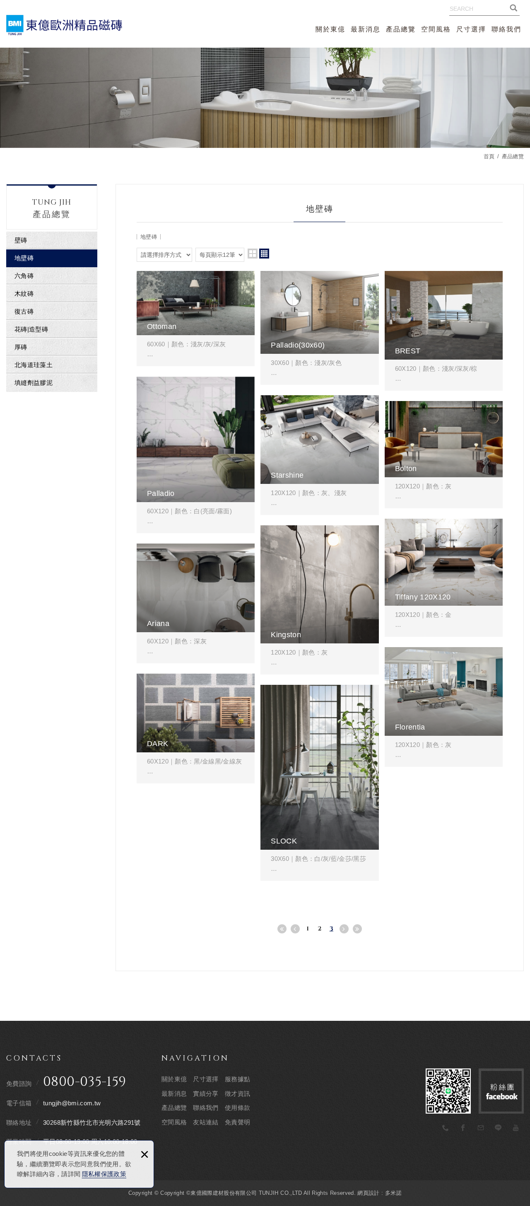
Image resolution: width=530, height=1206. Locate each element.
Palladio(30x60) (319, 328)
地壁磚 (24, 257)
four (264, 254)
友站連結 (205, 1122)
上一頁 (295, 928)
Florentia (444, 707)
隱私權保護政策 (104, 1173)
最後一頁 (357, 928)
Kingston (319, 599)
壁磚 (20, 240)
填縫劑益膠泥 (33, 382)
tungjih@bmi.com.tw (72, 1103)
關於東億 (330, 29)
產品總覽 (401, 29)
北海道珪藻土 (33, 364)
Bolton (444, 454)
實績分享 (205, 1093)
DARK (196, 728)
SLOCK (319, 783)
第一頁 (282, 928)
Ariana (196, 603)
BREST (444, 331)
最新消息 (366, 29)
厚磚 (20, 346)
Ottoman (196, 318)
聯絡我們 (506, 29)
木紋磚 (24, 293)
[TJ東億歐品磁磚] (64, 25)
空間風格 (436, 29)
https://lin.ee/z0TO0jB (498, 1128)
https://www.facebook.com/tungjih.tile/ (463, 1128)
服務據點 (237, 1079)
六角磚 (24, 275)
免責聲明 (237, 1122)
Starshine (319, 455)
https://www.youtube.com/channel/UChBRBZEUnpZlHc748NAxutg (516, 1128)
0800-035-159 (84, 1082)
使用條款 (237, 1107)
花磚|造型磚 (31, 329)
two (253, 254)
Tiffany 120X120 (444, 578)
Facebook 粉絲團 (501, 1091)
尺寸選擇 (471, 29)
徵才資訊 (237, 1093)
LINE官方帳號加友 (448, 1091)
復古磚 (24, 311)
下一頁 (344, 928)
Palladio (196, 455)
